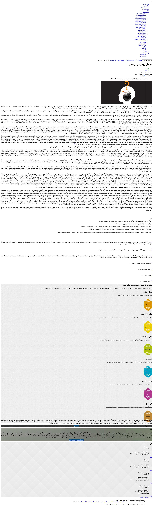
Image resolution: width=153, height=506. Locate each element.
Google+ (142, 497)
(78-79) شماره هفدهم (140, 37)
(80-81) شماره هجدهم (140, 39)
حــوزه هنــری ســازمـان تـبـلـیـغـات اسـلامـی (91, 501)
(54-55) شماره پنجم (141, 19)
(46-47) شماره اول (141, 13)
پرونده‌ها (147, 51)
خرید (148, 10)
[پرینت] (147, 68)
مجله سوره (146, 6)
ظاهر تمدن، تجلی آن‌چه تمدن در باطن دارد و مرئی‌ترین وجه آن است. (134, 295)
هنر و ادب (143, 48)
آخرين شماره (145, 9)
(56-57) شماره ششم (140, 21)
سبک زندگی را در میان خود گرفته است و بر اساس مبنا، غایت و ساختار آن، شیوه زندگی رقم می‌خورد (126, 317)
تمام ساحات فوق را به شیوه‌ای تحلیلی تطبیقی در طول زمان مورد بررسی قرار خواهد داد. (129, 407)
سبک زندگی (143, 42)
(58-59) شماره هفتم (141, 22)
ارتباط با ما (146, 53)
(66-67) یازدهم (142, 28)
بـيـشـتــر (76, 426)
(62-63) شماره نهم (141, 25)
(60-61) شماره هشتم (140, 24)
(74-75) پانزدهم (142, 34)
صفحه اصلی (146, 4)
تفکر (145, 46)
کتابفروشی (114, 504)
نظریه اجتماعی (142, 45)
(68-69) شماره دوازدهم (123, 60)
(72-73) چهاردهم (141, 33)
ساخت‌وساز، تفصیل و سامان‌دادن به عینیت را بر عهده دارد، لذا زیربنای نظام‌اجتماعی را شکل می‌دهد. (126, 340)
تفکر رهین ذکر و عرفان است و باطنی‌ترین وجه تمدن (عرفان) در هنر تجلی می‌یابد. (131, 384)
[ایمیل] (147, 70)
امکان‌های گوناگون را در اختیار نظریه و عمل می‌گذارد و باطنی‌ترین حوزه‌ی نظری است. (129, 362)
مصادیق (112, 60)
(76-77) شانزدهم (141, 36)
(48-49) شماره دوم (141, 15)
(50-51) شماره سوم (141, 16)
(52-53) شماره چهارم (140, 18)
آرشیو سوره (146, 12)
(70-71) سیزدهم (142, 31)
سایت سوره (143, 56)
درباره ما (143, 7)
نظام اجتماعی (142, 43)
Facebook (147, 497)
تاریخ (145, 49)
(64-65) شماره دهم (141, 27)
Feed (151, 497)
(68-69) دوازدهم (142, 30)
